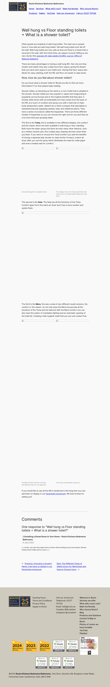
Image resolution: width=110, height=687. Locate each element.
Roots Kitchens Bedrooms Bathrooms (46, 3)
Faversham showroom (56, 494)
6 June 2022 (28, 542)
